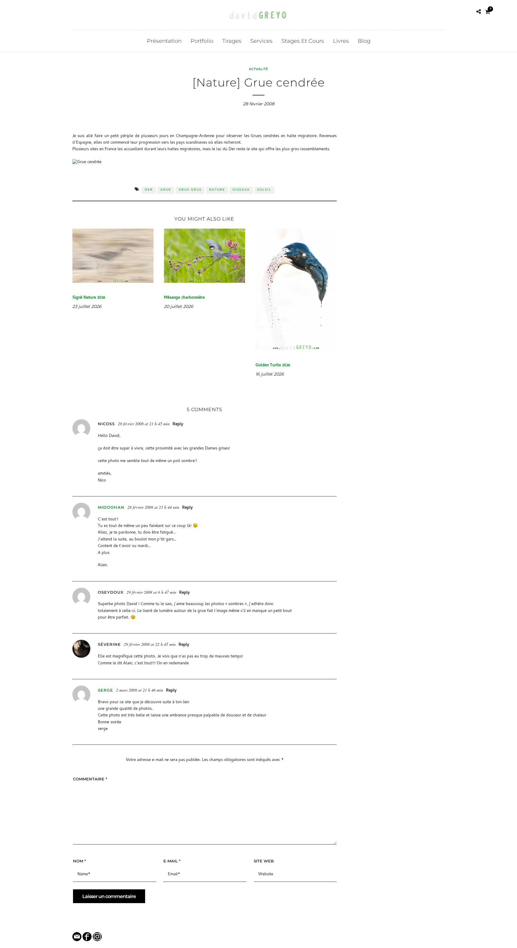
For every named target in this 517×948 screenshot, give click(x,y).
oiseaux (241, 190)
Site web (264, 861)
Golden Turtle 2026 (273, 365)
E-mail (171, 861)
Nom (79, 861)
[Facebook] (29, 11)
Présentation (164, 41)
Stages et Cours (303, 41)
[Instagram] (38, 11)
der (149, 190)
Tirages (231, 41)
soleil (264, 190)
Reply (178, 424)
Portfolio (202, 41)
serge (105, 690)
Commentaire (90, 779)
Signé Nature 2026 (88, 297)
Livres (341, 41)
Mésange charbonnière (184, 297)
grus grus (190, 190)
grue (165, 190)
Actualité (258, 69)
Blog (364, 41)
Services (261, 41)
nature (217, 190)
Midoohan (111, 507)
